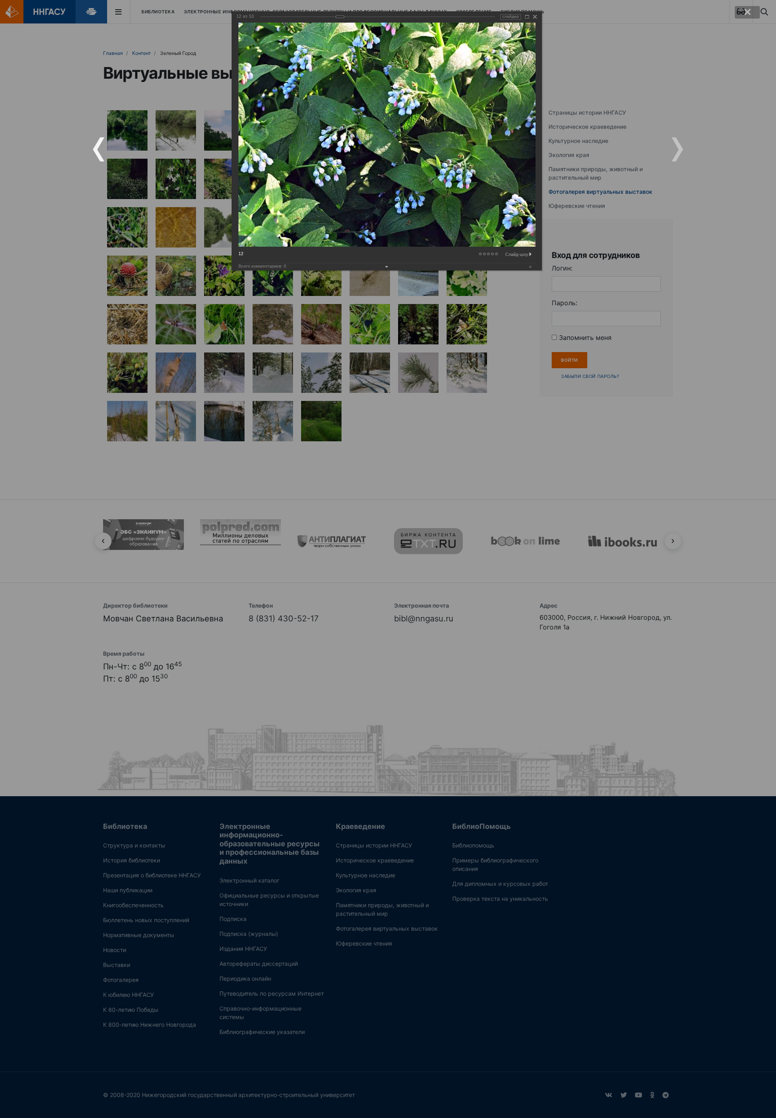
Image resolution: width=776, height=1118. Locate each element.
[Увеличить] (527, 17)
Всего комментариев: (262, 266)
